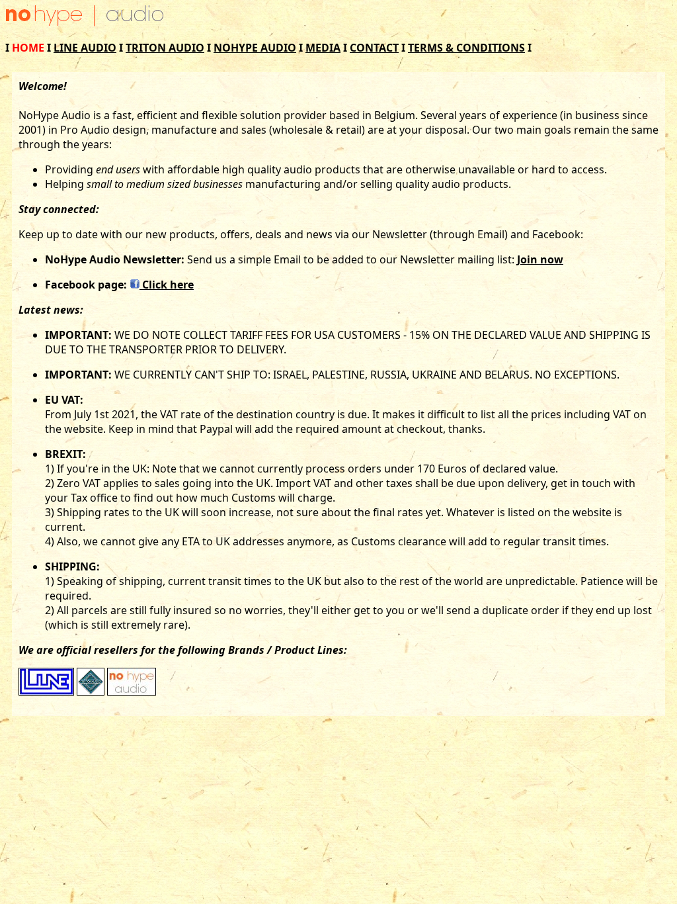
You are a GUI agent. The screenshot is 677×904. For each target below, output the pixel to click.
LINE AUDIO (85, 47)
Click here (166, 284)
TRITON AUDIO (165, 47)
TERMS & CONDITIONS (466, 47)
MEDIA (322, 47)
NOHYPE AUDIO (255, 47)
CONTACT (374, 47)
